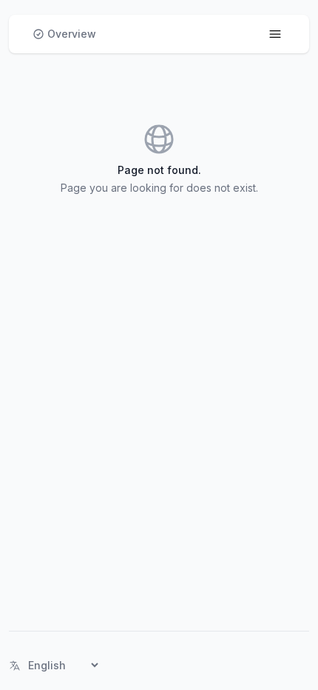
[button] (64, 34)
